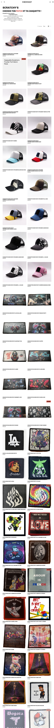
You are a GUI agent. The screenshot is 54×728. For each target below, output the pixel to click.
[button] (44, 26)
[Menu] (1, 1)
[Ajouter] (24, 50)
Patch (19, 11)
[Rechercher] (4, 2)
